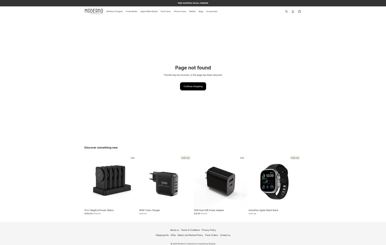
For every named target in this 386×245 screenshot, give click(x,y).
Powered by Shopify (206, 243)
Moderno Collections (187, 243)
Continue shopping (193, 86)
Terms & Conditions (190, 230)
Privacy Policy (209, 230)
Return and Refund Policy (190, 235)
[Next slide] (132, 181)
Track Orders (211, 235)
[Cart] (299, 11)
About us (174, 230)
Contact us (225, 235)
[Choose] (132, 202)
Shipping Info (162, 235)
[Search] (286, 11)
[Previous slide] (88, 181)
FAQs (173, 235)
